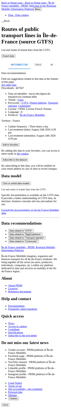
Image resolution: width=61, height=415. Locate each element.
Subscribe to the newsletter (22, 335)
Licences (13, 288)
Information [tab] (19, 64)
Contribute (13, 329)
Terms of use (15, 386)
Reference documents (19, 291)
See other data (8, 84)
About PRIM (15, 285)
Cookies (13, 398)
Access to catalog (17, 326)
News (11, 323)
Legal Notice (15, 383)
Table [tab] (38, 64)
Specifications (15, 332)
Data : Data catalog (18, 15)
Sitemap (12, 395)
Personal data (15, 392)
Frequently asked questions (22, 309)
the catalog (22, 153)
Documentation (16, 305)
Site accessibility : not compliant (25, 389)
